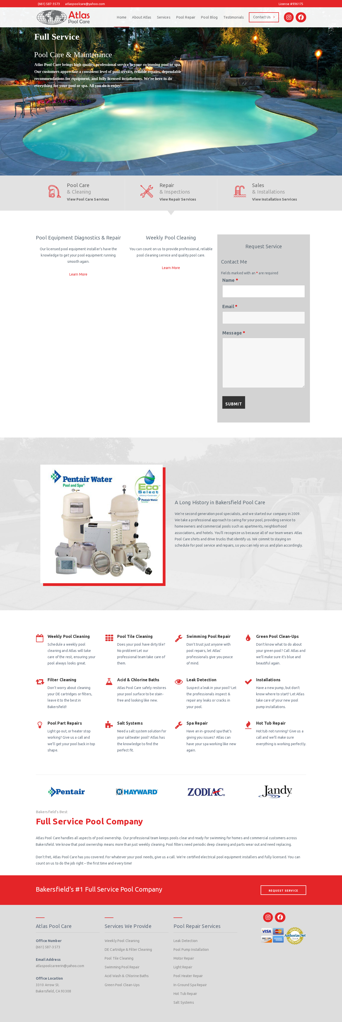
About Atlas (141, 17)
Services (163, 17)
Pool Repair (186, 17)
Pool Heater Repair (188, 976)
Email (229, 306)
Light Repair (183, 967)
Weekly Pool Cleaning (122, 941)
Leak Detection (186, 941)
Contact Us (262, 17)
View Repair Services (177, 199)
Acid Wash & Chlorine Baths (127, 976)
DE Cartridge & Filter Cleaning (128, 950)
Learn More (78, 274)
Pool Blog (209, 17)
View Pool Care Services (88, 199)
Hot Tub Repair (185, 994)
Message (233, 332)
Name (230, 280)
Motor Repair (184, 958)
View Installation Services (274, 199)
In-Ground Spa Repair (190, 985)
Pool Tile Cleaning (119, 958)
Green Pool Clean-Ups (122, 985)
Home (121, 17)
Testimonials (233, 17)
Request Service (283, 890)
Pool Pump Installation (191, 950)
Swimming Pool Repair (122, 967)
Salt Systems (184, 1002)
